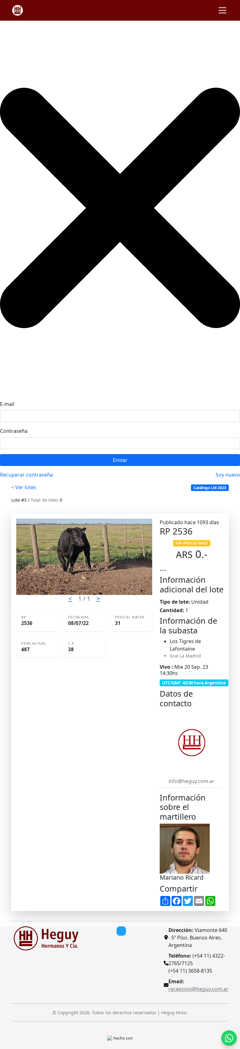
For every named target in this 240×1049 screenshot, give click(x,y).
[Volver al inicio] (46, 937)
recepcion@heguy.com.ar (198, 988)
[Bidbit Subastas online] (109, 1037)
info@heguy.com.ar (191, 781)
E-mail (7, 404)
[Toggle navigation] (222, 10)
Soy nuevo (228, 474)
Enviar (120, 460)
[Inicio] (17, 10)
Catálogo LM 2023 (209, 487)
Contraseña (14, 430)
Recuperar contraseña (26, 474)
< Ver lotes (23, 487)
